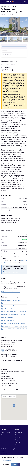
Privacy (3, 451)
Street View (12, 396)
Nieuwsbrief (18, 444)
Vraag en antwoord (20, 439)
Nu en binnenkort (5, 432)
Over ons (17, 442)
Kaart (4, 396)
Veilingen (14, 6)
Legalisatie (17, 437)
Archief (3, 434)
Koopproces (18, 434)
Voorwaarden (4, 453)
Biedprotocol (18, 432)
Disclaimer (3, 455)
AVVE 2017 (16, 260)
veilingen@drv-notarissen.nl (9, 354)
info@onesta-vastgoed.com (9, 383)
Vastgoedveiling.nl (5, 6)
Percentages (21, 288)
